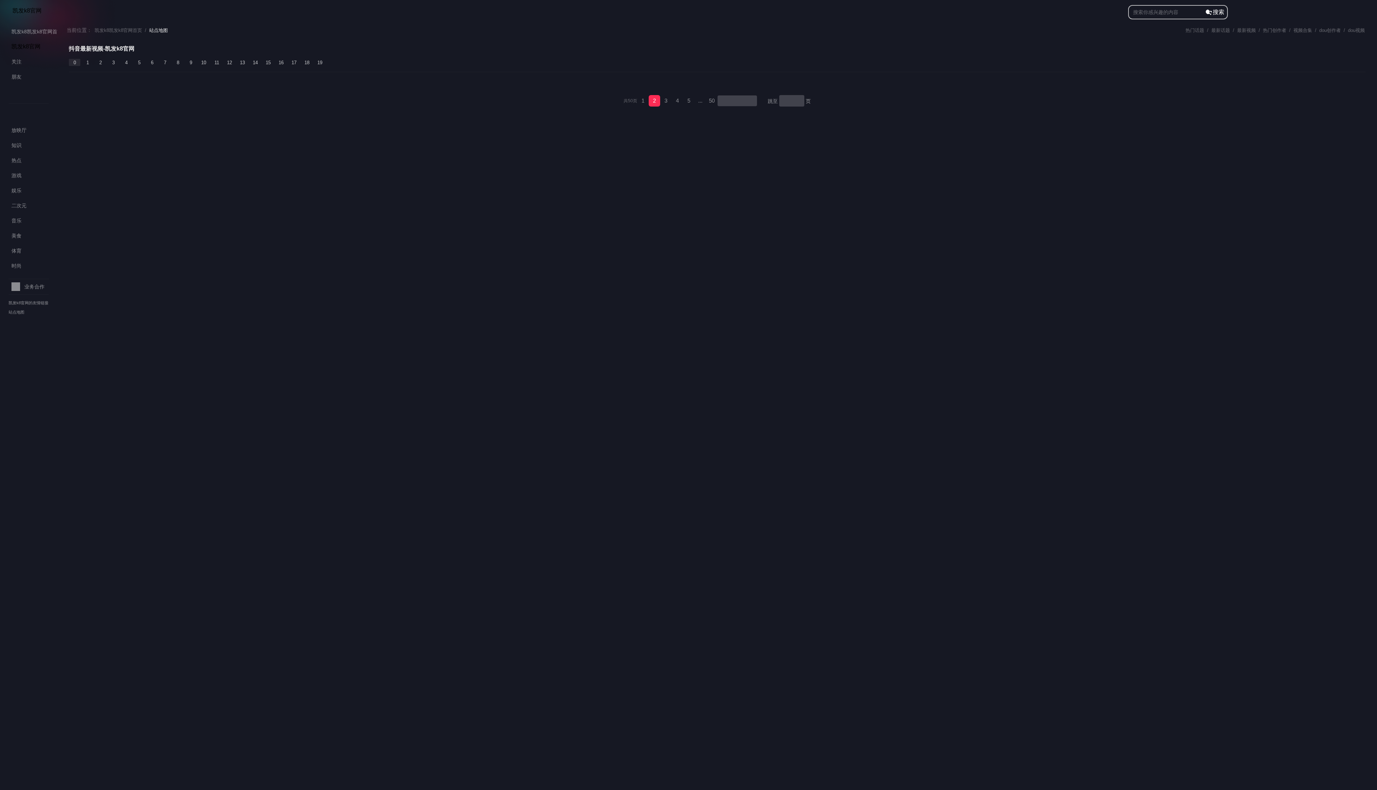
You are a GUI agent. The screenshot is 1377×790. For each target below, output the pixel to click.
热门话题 (1195, 30)
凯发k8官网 (27, 11)
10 (203, 62)
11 (216, 62)
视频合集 (1302, 30)
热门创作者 (1274, 30)
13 (242, 62)
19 (319, 62)
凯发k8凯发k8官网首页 (118, 30)
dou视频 (1356, 30)
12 (229, 62)
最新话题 (1220, 30)
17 (294, 62)
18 (306, 62)
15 (268, 62)
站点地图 (16, 312)
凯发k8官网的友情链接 (28, 303)
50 (712, 101)
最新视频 (1246, 30)
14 (255, 62)
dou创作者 (1330, 30)
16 (281, 62)
